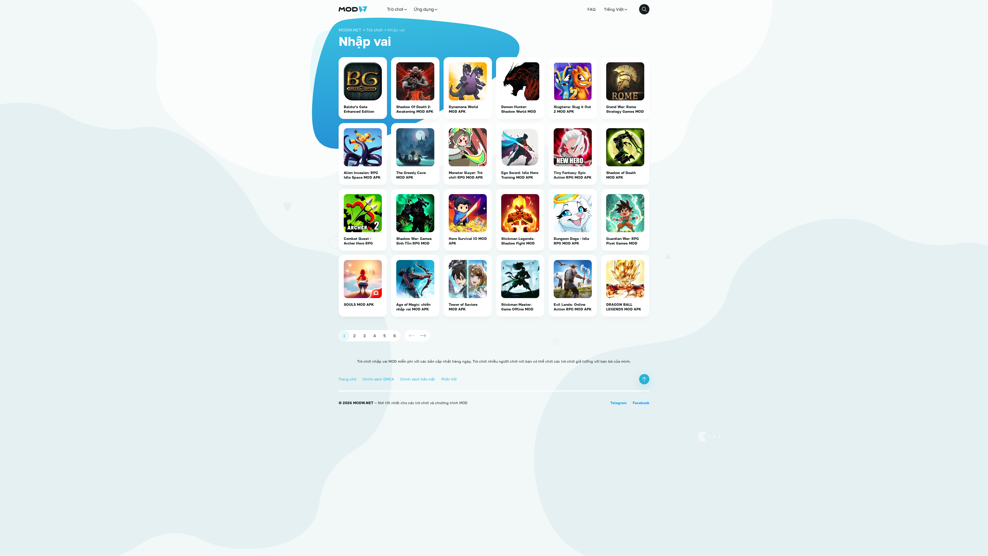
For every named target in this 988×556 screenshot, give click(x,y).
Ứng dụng (424, 9)
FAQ (591, 9)
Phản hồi (449, 379)
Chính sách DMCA (378, 379)
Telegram (618, 403)
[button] (644, 9)
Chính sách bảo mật (417, 379)
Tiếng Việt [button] (614, 9)
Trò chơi (395, 9)
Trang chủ (347, 379)
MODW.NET (350, 29)
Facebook (641, 403)
